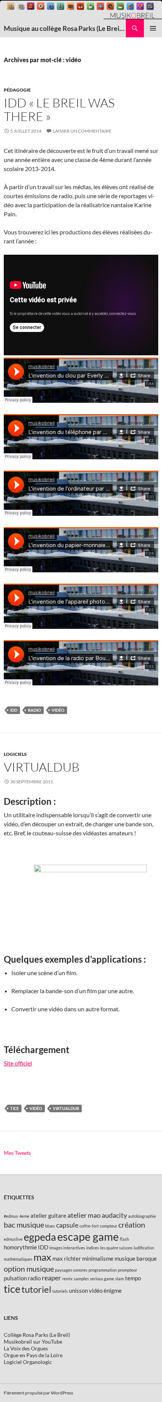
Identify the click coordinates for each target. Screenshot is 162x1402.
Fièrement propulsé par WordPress (38, 1393)
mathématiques (18, 1259)
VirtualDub (41, 767)
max (42, 1257)
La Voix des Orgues (26, 1348)
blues (50, 1225)
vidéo (58, 710)
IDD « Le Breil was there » (59, 109)
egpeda (40, 1237)
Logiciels (15, 754)
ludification (144, 1247)
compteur (108, 1225)
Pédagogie (17, 90)
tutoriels (60, 1291)
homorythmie (20, 1247)
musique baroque (136, 1258)
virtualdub (66, 1108)
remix (67, 1278)
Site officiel (18, 1063)
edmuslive (13, 1239)
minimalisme (97, 1258)
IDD (13, 710)
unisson (78, 1290)
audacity (114, 1215)
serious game (102, 1278)
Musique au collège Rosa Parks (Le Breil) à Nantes (65, 28)
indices (92, 1247)
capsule (67, 1225)
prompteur (127, 1269)
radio (34, 710)
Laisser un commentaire (82, 131)
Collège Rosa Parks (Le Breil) (37, 1335)
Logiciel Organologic (28, 1362)
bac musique (24, 1224)
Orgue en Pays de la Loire (33, 1355)
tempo (133, 1278)
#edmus (11, 1216)
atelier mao (84, 1215)
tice (14, 1108)
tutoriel (36, 1289)
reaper (51, 1278)
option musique (29, 1268)
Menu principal (153, 28)
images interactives (67, 1247)
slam (119, 1278)
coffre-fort (89, 1225)
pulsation (15, 1278)
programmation (103, 1269)
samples (81, 1278)
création (131, 1224)
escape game (88, 1236)
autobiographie (142, 1216)
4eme (24, 1216)
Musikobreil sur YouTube (33, 1341)
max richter (66, 1258)
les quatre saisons (116, 1247)
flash (124, 1239)
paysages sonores (71, 1269)
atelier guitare (48, 1215)
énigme (113, 1290)
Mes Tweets (17, 1153)
